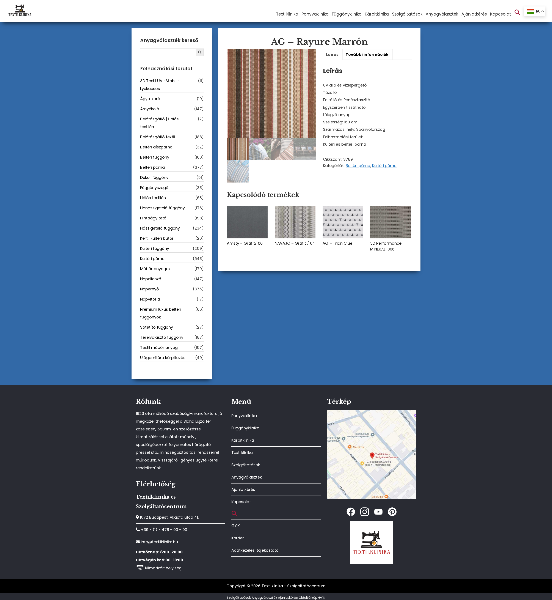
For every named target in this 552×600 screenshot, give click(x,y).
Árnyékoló (149, 109)
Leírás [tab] (332, 54)
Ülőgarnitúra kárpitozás (162, 357)
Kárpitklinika (242, 440)
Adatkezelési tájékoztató (255, 550)
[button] (517, 12)
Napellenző (150, 279)
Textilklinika (242, 452)
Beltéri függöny (154, 157)
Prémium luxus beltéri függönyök (160, 313)
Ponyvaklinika (244, 415)
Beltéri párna (358, 165)
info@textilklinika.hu (159, 542)
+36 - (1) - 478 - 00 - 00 (163, 529)
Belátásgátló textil (157, 137)
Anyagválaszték (246, 477)
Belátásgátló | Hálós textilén (159, 122)
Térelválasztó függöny (161, 337)
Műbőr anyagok (155, 268)
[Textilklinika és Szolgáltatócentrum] (371, 412)
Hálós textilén (153, 197)
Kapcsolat (241, 501)
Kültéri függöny (154, 248)
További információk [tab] (367, 54)
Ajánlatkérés (243, 489)
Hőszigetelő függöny (160, 228)
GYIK (235, 525)
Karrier (237, 538)
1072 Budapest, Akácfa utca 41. (169, 517)
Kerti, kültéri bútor (157, 238)
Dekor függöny (154, 177)
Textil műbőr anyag (159, 347)
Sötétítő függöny (156, 327)
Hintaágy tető (153, 218)
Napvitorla (150, 299)
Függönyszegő (154, 187)
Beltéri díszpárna (156, 147)
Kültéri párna (384, 165)
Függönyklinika (245, 428)
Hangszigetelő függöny (162, 208)
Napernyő (149, 289)
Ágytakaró (150, 98)
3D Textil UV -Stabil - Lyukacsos (160, 84)
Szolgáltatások (245, 465)
